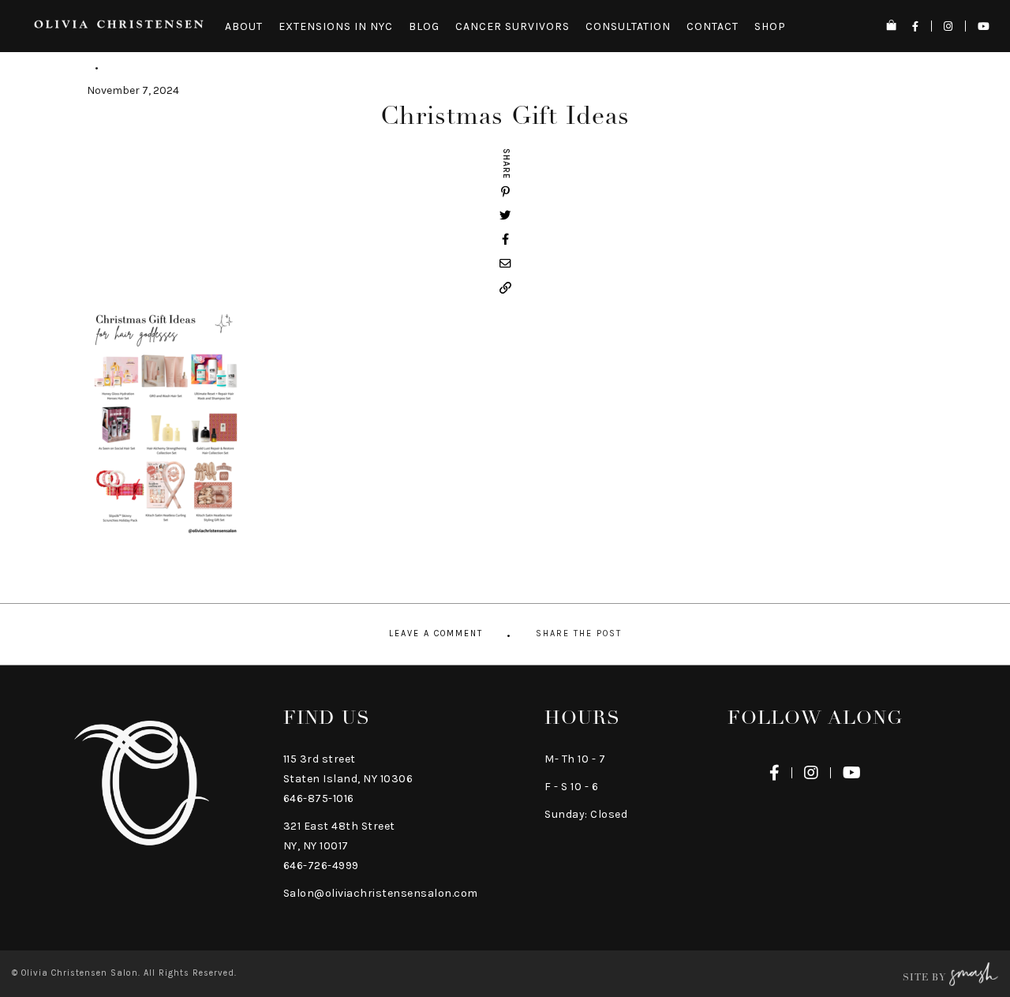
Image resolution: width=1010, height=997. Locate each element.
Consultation (628, 26)
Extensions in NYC (336, 26)
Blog (424, 26)
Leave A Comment (436, 633)
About (244, 26)
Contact (712, 26)
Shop (770, 26)
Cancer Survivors (512, 26)
